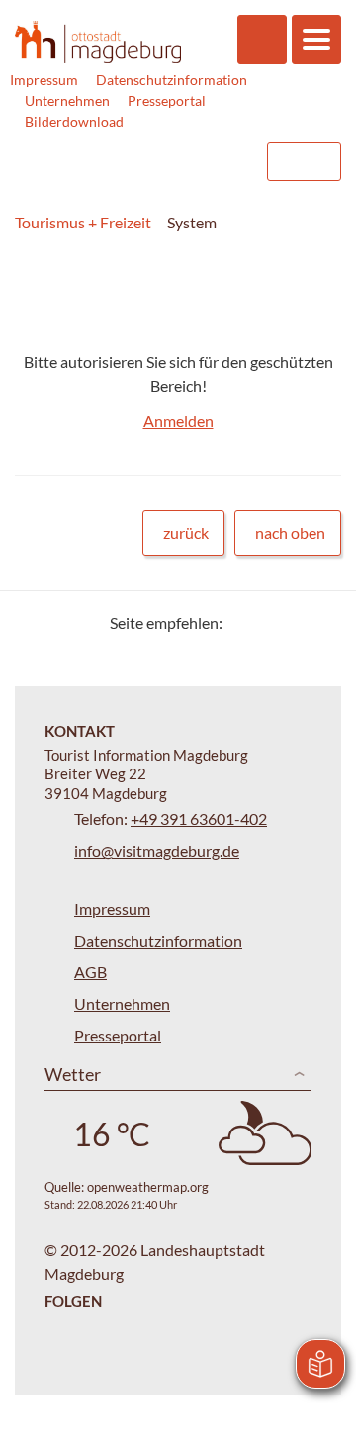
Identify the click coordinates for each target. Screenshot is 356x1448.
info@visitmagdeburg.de (156, 850)
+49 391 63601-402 (199, 818)
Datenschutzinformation (171, 79)
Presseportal (167, 100)
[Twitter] (244, 622)
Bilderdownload (74, 121)
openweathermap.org (148, 1187)
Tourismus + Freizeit (83, 222)
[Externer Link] (125, 161)
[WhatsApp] (318, 622)
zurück (186, 532)
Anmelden (178, 420)
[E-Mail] (294, 622)
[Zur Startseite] (98, 41)
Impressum (44, 79)
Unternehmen (67, 100)
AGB (90, 971)
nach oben (290, 532)
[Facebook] (269, 622)
